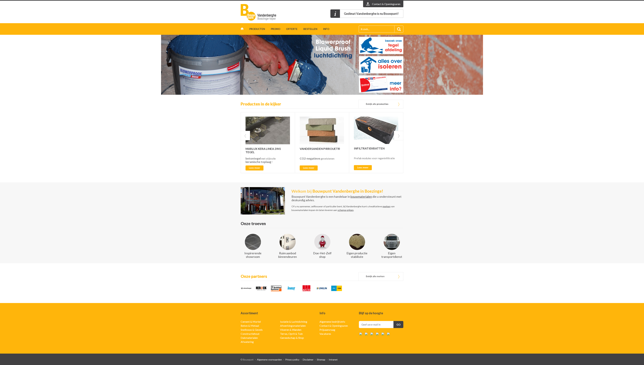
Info (326, 28)
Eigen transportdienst (391, 255)
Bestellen (310, 28)
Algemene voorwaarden (269, 359)
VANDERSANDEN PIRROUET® (320, 149)
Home (242, 29)
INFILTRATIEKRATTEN (369, 148)
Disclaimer (308, 359)
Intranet (333, 359)
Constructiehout (250, 333)
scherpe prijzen (346, 210)
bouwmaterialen (361, 196)
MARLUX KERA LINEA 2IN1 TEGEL (263, 150)
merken (386, 206)
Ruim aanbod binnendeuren (287, 255)
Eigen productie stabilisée (356, 255)
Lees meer (254, 167)
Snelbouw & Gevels (252, 329)
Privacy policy (292, 359)
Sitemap (321, 359)
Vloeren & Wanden (290, 329)
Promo (275, 28)
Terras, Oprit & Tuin (291, 333)
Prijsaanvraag (327, 329)
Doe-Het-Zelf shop (322, 255)
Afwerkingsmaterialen (293, 325)
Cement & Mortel (251, 321)
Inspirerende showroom (252, 255)
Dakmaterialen (249, 337)
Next (398, 135)
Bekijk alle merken (375, 276)
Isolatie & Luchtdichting (293, 321)
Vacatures (325, 333)
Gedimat (260, 12)
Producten (257, 28)
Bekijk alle (377, 103)
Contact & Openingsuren (333, 325)
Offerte (292, 28)
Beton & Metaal (250, 325)
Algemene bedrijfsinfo (332, 321)
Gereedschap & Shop (292, 337)
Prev (245, 135)
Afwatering (247, 341)
